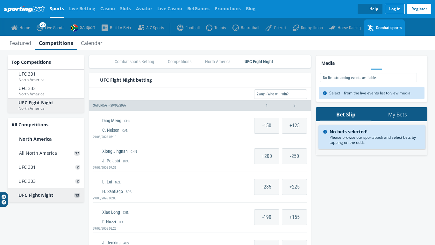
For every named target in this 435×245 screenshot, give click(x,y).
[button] (200, 105)
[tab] (20, 43)
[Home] (25, 9)
